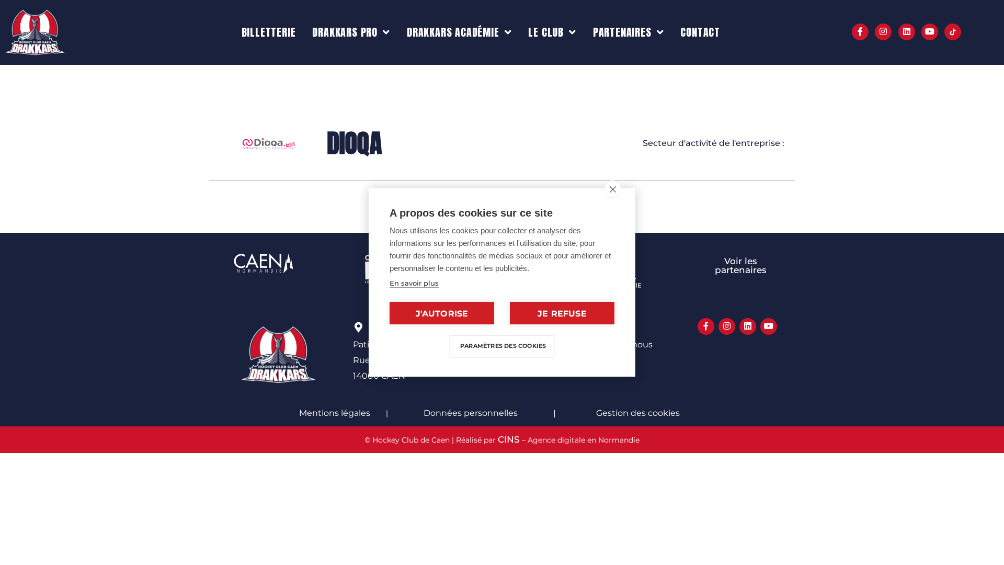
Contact (700, 32)
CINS (509, 439)
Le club (546, 32)
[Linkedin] (906, 32)
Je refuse (562, 314)
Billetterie (269, 32)
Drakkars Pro (345, 32)
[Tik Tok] (952, 32)
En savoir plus (414, 283)
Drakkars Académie (453, 32)
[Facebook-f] (860, 32)
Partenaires (622, 32)
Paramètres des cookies (503, 345)
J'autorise (442, 314)
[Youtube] (929, 32)
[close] (612, 189)
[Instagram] (883, 32)
